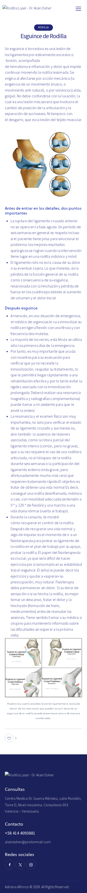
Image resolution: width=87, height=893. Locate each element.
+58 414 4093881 (20, 833)
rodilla (43, 27)
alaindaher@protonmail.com (28, 841)
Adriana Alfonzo (17, 887)
